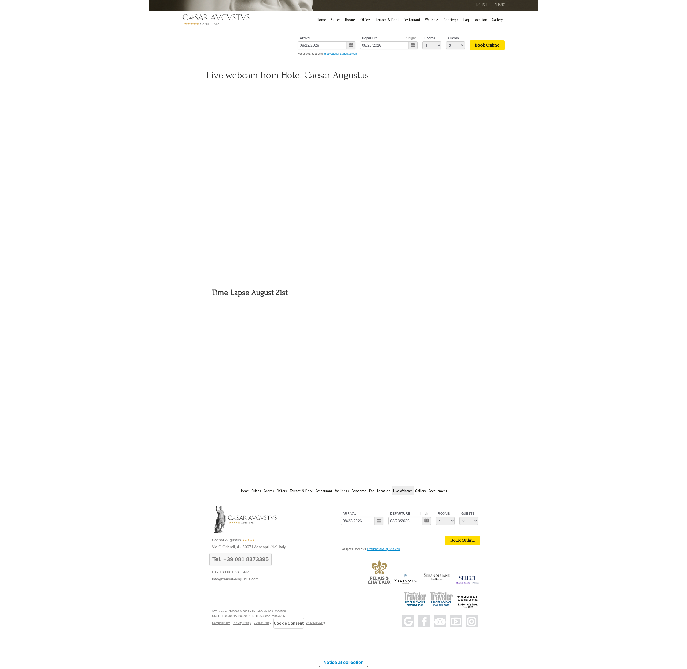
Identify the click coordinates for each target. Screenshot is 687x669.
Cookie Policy (262, 623)
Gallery (497, 19)
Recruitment (438, 491)
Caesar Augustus (226, 540)
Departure (370, 37)
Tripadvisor (440, 621)
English (481, 4)
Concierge (451, 19)
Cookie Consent (289, 623)
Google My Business (408, 621)
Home (321, 19)
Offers (365, 19)
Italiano (498, 4)
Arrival (305, 37)
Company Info (221, 623)
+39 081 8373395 (246, 559)
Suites (336, 19)
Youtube (456, 621)
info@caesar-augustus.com (340, 53)
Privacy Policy (242, 623)
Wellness (432, 19)
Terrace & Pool (387, 19)
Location (480, 19)
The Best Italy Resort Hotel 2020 (468, 606)
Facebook (424, 621)
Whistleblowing (315, 623)
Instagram (472, 621)
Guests (453, 37)
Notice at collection (343, 662)
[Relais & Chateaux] (379, 582)
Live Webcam (403, 491)
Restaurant (412, 19)
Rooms (350, 19)
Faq (466, 19)
